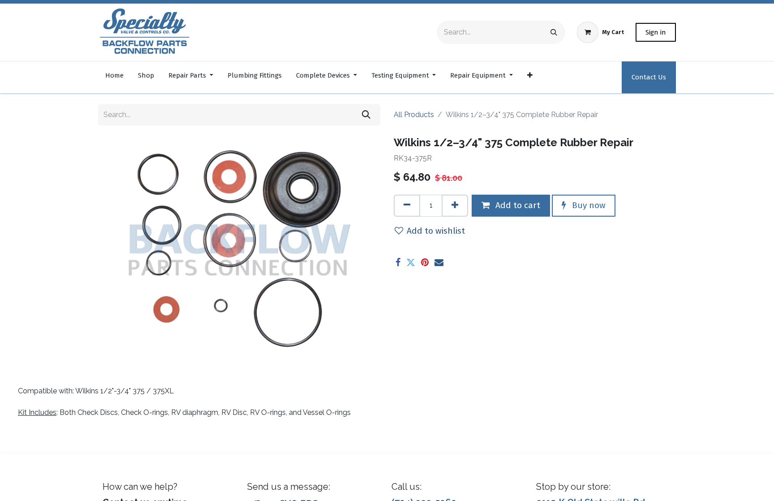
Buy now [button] (588, 205)
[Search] (553, 32)
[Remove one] (407, 206)
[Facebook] (398, 262)
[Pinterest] (425, 262)
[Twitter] (410, 262)
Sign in (655, 32)
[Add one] (455, 206)
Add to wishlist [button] (436, 231)
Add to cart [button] (516, 205)
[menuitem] (114, 77)
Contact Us (649, 77)
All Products (414, 114)
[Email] (438, 262)
